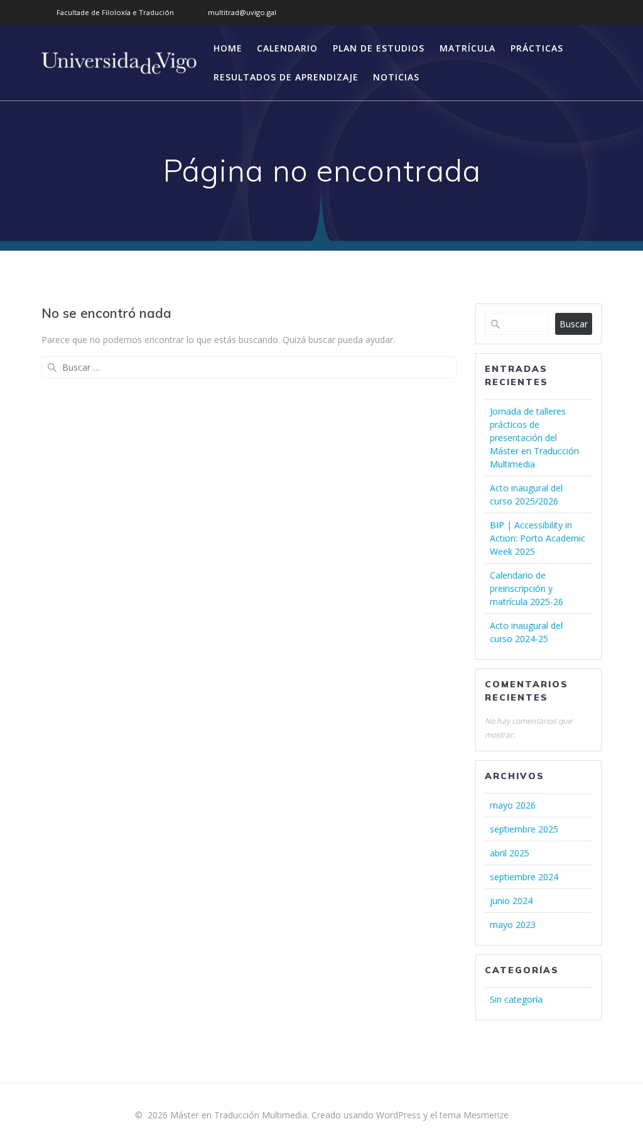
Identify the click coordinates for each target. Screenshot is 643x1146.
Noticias (396, 77)
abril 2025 (509, 853)
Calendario (287, 48)
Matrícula (467, 48)
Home (227, 48)
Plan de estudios (378, 48)
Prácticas (537, 48)
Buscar (573, 324)
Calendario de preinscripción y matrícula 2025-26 (526, 588)
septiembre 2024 (524, 877)
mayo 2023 (513, 924)
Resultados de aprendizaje (286, 77)
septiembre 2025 (524, 829)
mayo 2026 (513, 805)
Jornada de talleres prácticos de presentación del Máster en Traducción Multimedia (534, 437)
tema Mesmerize (474, 1115)
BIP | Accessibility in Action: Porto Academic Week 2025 (537, 538)
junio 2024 (511, 901)
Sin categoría (516, 999)
